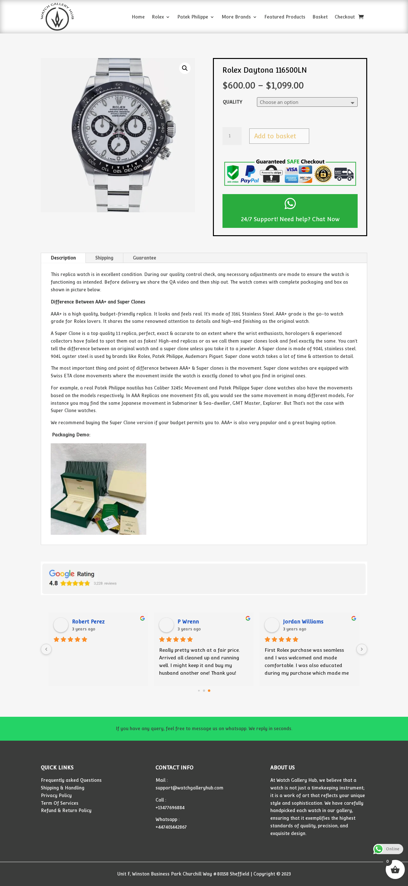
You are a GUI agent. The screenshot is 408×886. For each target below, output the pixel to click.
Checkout (345, 16)
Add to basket (275, 136)
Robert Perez (88, 622)
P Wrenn (188, 622)
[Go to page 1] (204, 691)
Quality (232, 102)
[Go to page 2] (209, 691)
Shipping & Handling (62, 787)
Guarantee (144, 257)
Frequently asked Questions (71, 780)
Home (138, 16)
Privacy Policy (56, 795)
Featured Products (284, 16)
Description (63, 257)
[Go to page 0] (199, 691)
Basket (320, 16)
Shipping (104, 257)
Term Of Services (59, 803)
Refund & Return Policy (66, 810)
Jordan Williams (303, 622)
